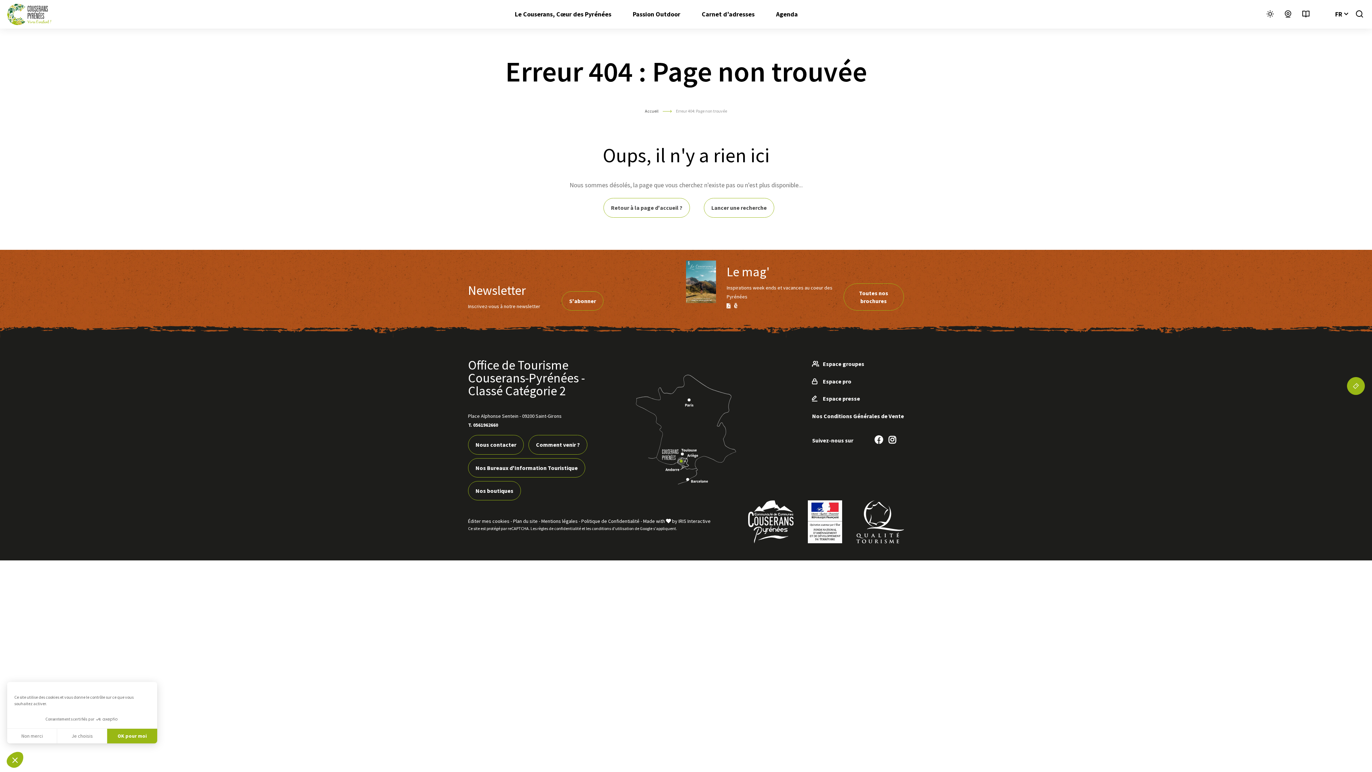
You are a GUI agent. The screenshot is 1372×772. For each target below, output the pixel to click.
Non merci (32, 736)
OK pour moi (132, 736)
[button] (15, 759)
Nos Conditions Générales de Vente (858, 416)
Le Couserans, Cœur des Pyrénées (563, 14)
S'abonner (582, 301)
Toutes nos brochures (873, 297)
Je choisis (82, 736)
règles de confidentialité (559, 528)
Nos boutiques (494, 490)
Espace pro (837, 381)
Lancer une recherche (739, 207)
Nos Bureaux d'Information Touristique (527, 467)
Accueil (651, 111)
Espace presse (841, 398)
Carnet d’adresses (728, 14)
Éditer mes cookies (488, 521)
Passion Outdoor (656, 14)
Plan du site (525, 521)
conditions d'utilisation (613, 528)
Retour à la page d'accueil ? (646, 207)
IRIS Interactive (694, 521)
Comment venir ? (558, 444)
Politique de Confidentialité (610, 521)
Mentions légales (559, 521)
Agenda (787, 14)
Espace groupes (843, 363)
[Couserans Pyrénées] (29, 14)
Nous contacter (496, 444)
